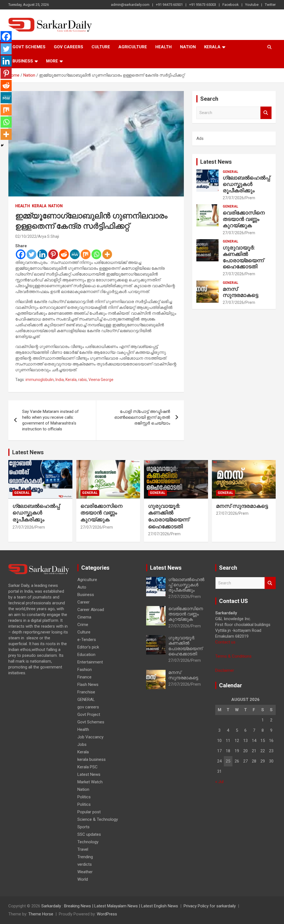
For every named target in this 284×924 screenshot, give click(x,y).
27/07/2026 (233, 198)
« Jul (219, 781)
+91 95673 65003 (202, 4)
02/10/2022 (25, 236)
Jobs (82, 744)
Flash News (87, 684)
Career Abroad (90, 609)
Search (266, 113)
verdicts (84, 864)
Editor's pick (88, 647)
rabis (82, 379)
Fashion (84, 669)
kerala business (91, 759)
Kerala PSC (87, 766)
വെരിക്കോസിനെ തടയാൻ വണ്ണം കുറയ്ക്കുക (244, 219)
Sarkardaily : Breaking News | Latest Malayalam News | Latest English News (109, 905)
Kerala (212, 46)
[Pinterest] (53, 254)
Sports (83, 826)
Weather (85, 871)
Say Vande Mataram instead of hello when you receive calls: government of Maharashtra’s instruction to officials (50, 420)
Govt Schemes (28, 46)
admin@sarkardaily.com (130, 4)
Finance (84, 677)
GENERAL (230, 172)
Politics (84, 796)
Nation (188, 46)
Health (163, 46)
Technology (87, 841)
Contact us (225, 642)
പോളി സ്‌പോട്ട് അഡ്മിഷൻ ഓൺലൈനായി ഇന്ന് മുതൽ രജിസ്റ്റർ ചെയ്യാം (142, 417)
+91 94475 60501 (169, 4)
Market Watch (90, 781)
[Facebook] (21, 254)
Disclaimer (224, 670)
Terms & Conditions (233, 656)
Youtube (251, 4)
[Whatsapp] (96, 254)
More (52, 61)
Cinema (84, 617)
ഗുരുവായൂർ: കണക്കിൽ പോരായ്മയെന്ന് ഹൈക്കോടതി (243, 257)
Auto (81, 587)
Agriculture (132, 46)
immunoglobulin (40, 379)
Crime (82, 624)
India (59, 379)
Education (86, 654)
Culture (101, 46)
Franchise (86, 692)
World (82, 879)
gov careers (68, 46)
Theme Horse (40, 914)
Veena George (100, 379)
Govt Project (88, 714)
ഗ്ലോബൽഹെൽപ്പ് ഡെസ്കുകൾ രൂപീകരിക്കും (246, 184)
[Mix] (85, 254)
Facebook (230, 4)
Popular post (89, 811)
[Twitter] (31, 254)
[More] (107, 254)
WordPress (107, 914)
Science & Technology (97, 819)
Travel (82, 849)
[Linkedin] (42, 254)
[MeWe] (75, 254)
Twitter (270, 4)
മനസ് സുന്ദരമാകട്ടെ (240, 292)
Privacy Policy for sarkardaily (210, 905)
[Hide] (2, 145)
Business (22, 61)
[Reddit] (64, 254)
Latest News (216, 161)
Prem (250, 198)
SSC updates (89, 834)
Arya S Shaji (48, 236)
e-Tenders (86, 639)
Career (83, 602)
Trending (85, 856)
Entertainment (90, 662)
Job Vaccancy (90, 736)
